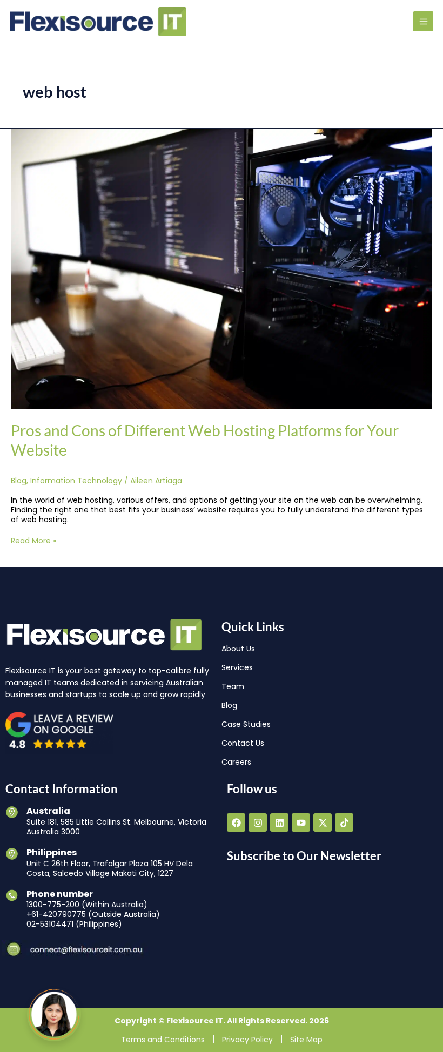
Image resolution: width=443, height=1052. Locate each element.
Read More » (33, 540)
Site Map (306, 1039)
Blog (18, 480)
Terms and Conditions (163, 1039)
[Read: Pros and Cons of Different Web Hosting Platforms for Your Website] (221, 268)
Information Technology (76, 480)
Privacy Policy (247, 1039)
